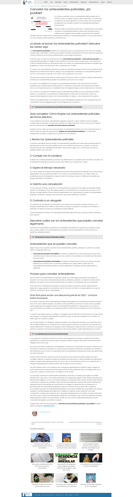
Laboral (109, 2)
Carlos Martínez (44, 412)
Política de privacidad (48, 495)
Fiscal (102, 2)
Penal (65, 2)
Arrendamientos (94, 2)
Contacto (76, 495)
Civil (51, 2)
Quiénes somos (59, 495)
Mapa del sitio (69, 495)
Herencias (58, 2)
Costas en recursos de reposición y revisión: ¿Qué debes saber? (47, 423)
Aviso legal (37, 495)
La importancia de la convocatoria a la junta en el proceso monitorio (85, 423)
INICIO (46, 2)
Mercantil (83, 2)
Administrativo (74, 2)
